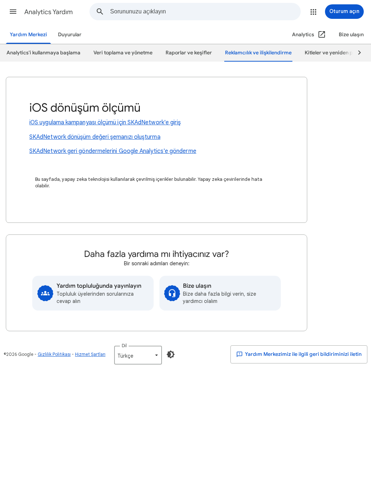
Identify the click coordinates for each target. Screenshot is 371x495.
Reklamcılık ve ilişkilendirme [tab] (258, 53)
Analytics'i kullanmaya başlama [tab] (43, 53)
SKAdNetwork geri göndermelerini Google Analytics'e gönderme (112, 151)
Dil (124, 345)
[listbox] (138, 355)
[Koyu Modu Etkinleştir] (170, 354)
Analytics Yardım (48, 12)
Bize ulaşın (351, 35)
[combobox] (205, 11)
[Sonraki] (356, 53)
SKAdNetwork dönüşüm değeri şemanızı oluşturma (95, 137)
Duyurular (70, 35)
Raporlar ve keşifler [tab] (189, 53)
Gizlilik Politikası (54, 354)
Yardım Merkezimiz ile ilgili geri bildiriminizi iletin (303, 354)
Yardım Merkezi (28, 35)
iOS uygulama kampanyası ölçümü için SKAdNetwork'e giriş (105, 122)
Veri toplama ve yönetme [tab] (123, 53)
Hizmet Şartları (90, 354)
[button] (13, 11)
